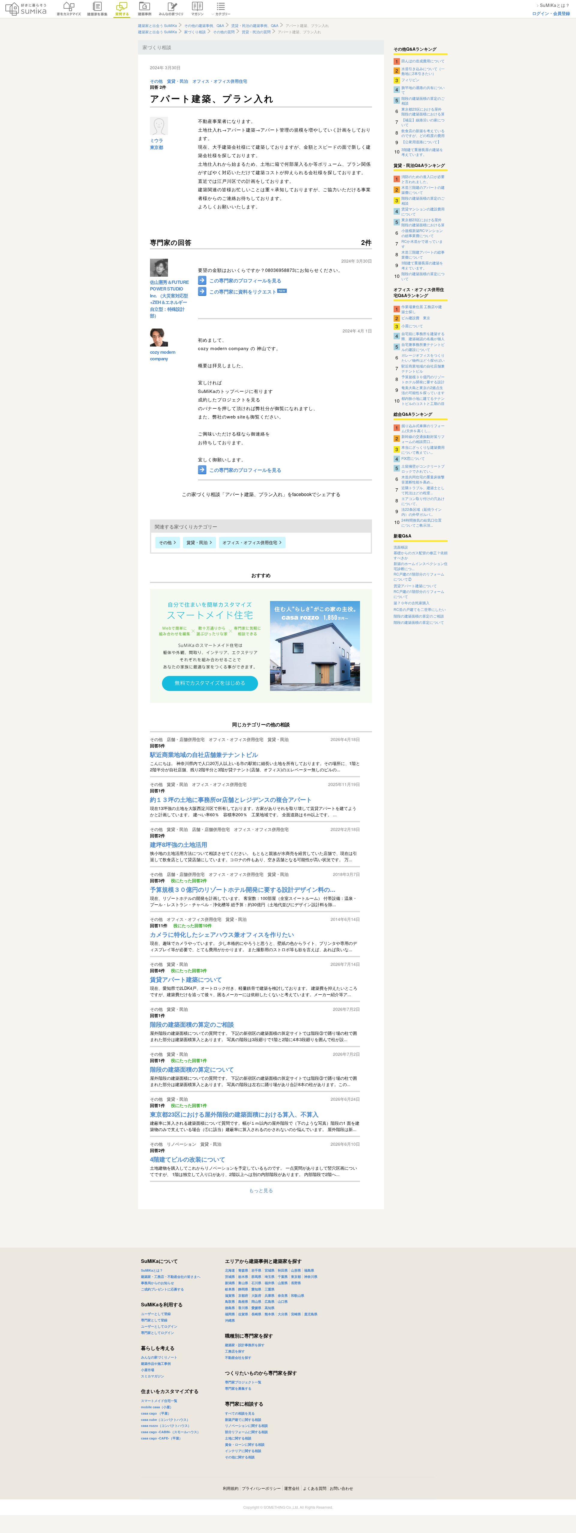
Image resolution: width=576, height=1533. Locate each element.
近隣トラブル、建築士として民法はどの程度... (423, 490)
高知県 (269, 1307)
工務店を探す (235, 1351)
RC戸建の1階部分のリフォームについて (419, 594)
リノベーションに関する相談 (246, 1425)
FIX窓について (413, 458)
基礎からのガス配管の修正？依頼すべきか (421, 555)
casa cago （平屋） (156, 1413)
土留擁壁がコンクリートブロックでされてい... (423, 468)
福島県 (309, 1270)
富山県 (243, 1283)
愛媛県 (256, 1307)
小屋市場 (147, 1370)
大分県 (283, 1314)
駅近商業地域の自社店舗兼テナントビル (423, 368)
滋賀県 (230, 1295)
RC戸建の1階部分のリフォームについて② (419, 577)
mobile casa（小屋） (157, 1407)
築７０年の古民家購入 (412, 602)
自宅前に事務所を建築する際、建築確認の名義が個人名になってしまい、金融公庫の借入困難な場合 (423, 336)
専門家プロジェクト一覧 (243, 1382)
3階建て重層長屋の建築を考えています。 (422, 151)
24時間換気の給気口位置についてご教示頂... (421, 522)
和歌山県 (297, 1295)
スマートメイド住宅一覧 (159, 1400)
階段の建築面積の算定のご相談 (423, 100)
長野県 (296, 1283)
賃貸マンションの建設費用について (423, 211)
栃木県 (243, 1276)
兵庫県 (269, 1295)
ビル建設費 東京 (415, 317)
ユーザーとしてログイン (159, 1326)
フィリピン (410, 79)
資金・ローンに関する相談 (245, 1444)
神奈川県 (310, 1276)
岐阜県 (230, 1289)
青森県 (243, 1270)
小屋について (412, 325)
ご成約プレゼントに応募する (162, 1289)
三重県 (269, 1289)
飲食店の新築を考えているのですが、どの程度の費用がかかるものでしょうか (423, 133)
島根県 (243, 1301)
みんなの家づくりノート (159, 1357)
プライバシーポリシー (261, 1488)
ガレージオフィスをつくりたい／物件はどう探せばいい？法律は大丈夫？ (423, 357)
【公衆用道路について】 (421, 141)
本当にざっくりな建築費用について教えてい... (423, 449)
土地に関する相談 (238, 1438)
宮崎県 (296, 1314)
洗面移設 (401, 547)
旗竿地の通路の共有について (423, 89)
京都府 (243, 1295)
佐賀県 (243, 1314)
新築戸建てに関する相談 (243, 1419)
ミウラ (156, 140)
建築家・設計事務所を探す (245, 1345)
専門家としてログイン (157, 1332)
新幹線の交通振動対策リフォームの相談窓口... (423, 438)
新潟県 (230, 1283)
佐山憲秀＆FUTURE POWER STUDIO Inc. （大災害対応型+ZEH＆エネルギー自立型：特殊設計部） (169, 299)
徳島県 (230, 1307)
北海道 (230, 1270)
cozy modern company (162, 355)
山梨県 (283, 1283)
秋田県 (283, 1270)
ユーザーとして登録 (156, 1313)
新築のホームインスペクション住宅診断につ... (421, 566)
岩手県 (256, 1270)
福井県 (269, 1283)
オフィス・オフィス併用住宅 (220, 81)
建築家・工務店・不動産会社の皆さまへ (170, 1276)
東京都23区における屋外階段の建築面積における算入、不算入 (423, 111)
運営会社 (292, 1488)
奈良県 (283, 1295)
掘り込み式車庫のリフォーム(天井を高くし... (423, 428)
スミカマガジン (152, 1376)
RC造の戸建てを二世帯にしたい (420, 609)
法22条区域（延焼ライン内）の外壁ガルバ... (421, 511)
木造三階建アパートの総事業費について (423, 254)
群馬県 (256, 1276)
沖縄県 (230, 1320)
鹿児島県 (310, 1314)
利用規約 (230, 1488)
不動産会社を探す (238, 1357)
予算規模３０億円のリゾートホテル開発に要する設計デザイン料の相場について (423, 379)
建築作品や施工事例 (156, 1363)
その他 (156, 81)
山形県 (296, 1270)
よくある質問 (314, 1488)
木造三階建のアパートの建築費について (423, 189)
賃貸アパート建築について (415, 585)
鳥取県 (230, 1301)
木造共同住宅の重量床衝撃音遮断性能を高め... (423, 479)
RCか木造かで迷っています (422, 243)
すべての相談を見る (240, 1413)
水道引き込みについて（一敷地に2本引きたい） (423, 71)
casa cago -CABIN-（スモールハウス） (170, 1432)
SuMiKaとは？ (152, 1270)
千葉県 (283, 1276)
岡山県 (256, 1301)
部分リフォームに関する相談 (246, 1432)
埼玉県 (269, 1276)
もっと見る (261, 1190)
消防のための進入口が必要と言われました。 (423, 178)
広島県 (269, 1301)
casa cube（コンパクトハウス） (165, 1419)
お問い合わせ (341, 1488)
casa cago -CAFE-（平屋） (161, 1438)
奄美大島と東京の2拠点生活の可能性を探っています (423, 389)
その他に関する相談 (240, 1457)
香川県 (243, 1307)
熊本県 (269, 1314)
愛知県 (256, 1289)
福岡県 (230, 1314)
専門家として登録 (154, 1320)
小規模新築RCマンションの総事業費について (422, 232)
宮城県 (269, 1270)
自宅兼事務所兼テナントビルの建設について (423, 346)
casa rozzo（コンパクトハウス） (166, 1425)
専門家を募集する (238, 1388)
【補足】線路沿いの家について (423, 122)
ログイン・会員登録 (551, 13)
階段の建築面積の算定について (423, 276)
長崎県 (256, 1314)
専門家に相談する (244, 1403)
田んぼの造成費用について (423, 60)
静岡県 (243, 1289)
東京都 (156, 147)
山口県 (283, 1301)
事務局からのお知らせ (157, 1283)
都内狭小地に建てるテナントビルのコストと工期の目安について (423, 400)
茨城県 (230, 1276)
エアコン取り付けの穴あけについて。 (423, 500)
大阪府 (256, 1295)
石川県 (256, 1283)
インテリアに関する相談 (243, 1450)
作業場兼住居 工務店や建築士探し (421, 309)
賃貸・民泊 (177, 81)
